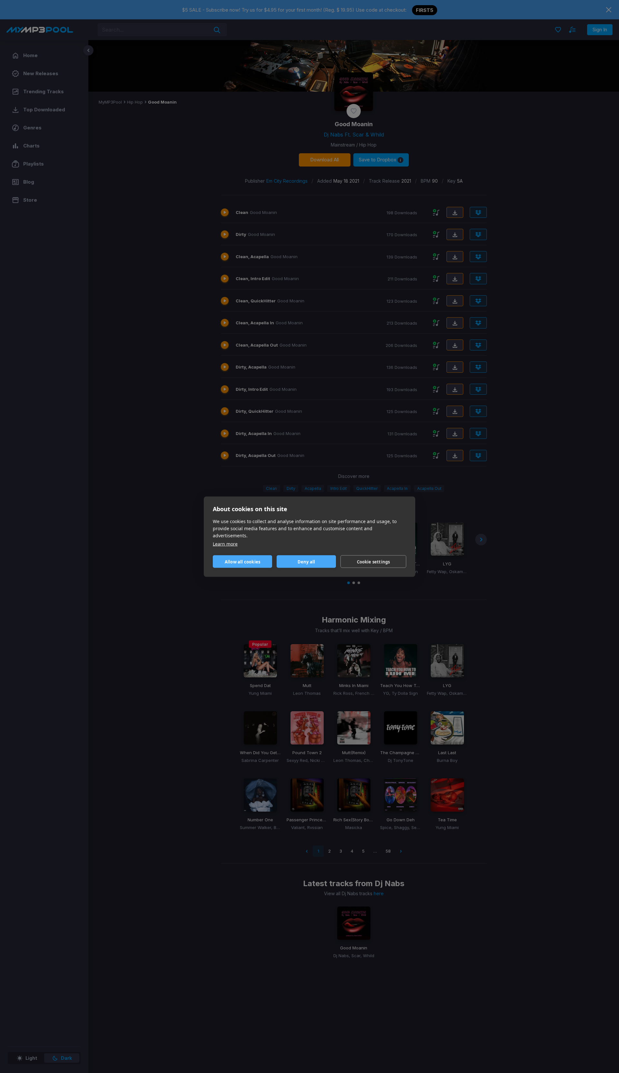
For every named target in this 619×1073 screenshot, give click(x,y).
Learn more (225, 544)
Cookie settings (373, 561)
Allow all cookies (242, 561)
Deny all (306, 561)
